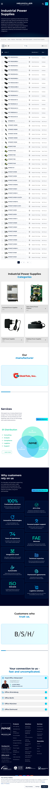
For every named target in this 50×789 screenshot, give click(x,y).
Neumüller (40, 741)
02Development (43, 448)
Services (39, 724)
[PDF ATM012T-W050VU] (29, 202)
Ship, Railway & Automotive (28, 756)
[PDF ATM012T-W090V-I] (29, 249)
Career (38, 743)
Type (43, 52)
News (38, 748)
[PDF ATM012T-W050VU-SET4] (29, 206)
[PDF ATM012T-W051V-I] (29, 219)
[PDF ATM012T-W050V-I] (29, 194)
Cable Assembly (16, 757)
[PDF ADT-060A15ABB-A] (29, 70)
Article (5, 52)
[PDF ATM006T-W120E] (29, 143)
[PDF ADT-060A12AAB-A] (29, 58)
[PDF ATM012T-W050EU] (29, 185)
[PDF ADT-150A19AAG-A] (29, 104)
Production (39, 731)
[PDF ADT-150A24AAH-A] (29, 109)
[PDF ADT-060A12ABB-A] (29, 62)
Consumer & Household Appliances (28, 732)
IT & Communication (29, 736)
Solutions (28, 724)
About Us (39, 746)
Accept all (44, 786)
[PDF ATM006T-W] (29, 121)
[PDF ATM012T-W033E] (29, 172)
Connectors (15, 745)
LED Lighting (16, 726)
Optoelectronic (16, 729)
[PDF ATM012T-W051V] (29, 215)
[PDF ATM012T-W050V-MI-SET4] (29, 198)
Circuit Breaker (16, 735)
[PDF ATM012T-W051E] (29, 211)
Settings (37, 786)
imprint (7, 783)
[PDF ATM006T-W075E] (29, 134)
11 (27, 262)
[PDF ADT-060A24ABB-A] (29, 87)
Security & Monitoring (27, 760)
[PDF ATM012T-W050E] (29, 181)
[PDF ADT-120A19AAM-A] (29, 96)
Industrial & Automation (28, 727)
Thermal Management (16, 751)
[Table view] (3, 46)
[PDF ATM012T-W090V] (29, 245)
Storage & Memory (17, 743)
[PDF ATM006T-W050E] (29, 126)
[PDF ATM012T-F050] (29, 151)
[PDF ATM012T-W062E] (29, 232)
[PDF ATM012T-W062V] (29, 236)
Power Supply (16, 748)
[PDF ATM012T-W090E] (29, 240)
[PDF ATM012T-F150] (29, 160)
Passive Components (16, 732)
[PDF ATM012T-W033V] (29, 177)
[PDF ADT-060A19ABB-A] (29, 79)
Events (38, 751)
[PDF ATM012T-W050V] (29, 189)
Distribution (40, 726)
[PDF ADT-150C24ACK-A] (29, 117)
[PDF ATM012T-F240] (29, 164)
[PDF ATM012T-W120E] (29, 253)
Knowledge (39, 738)
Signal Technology (17, 740)
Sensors (15, 738)
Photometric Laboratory (40, 734)
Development (40, 729)
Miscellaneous (16, 759)
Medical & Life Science (28, 748)
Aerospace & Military (28, 744)
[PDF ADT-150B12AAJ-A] (29, 113)
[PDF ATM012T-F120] (29, 155)
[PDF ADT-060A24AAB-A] (29, 83)
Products (16, 724)
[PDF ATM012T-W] (29, 168)
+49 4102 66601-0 (5, 760)
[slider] (24, 392)
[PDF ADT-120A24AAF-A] (29, 100)
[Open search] (42, 3)
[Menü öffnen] (2, 3)
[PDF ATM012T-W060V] (29, 228)
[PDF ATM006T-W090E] (29, 138)
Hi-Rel (14, 754)
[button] (28, 447)
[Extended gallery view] (8, 46)
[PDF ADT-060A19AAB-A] (29, 75)
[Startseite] (24, 3)
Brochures (39, 753)
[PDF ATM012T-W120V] (29, 257)
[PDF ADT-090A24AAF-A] (29, 92)
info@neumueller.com (17, 686)
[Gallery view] (6, 46)
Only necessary (29, 786)
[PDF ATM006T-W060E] (29, 130)
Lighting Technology (27, 740)
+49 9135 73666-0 (16, 684)
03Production (21, 448)
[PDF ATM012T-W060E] (29, 223)
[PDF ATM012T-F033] (29, 147)
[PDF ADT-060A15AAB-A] (29, 66)
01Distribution (32, 431)
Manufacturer (35, 52)
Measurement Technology (28, 752)
